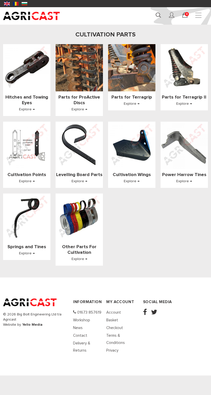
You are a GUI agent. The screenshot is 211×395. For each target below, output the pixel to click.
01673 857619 (88, 312)
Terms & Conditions (115, 339)
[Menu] (199, 15)
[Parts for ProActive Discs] (79, 67)
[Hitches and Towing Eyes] (26, 67)
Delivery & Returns (81, 346)
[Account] (172, 15)
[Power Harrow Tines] (184, 145)
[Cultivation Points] (26, 145)
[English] (7, 3)
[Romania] (16, 3)
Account (113, 312)
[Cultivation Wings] (131, 145)
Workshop (81, 320)
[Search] (159, 15)
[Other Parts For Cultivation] (79, 217)
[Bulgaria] (24, 3)
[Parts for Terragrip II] (184, 67)
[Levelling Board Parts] (79, 145)
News (78, 328)
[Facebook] (146, 313)
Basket (112, 320)
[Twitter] (155, 313)
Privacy (112, 350)
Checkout (114, 328)
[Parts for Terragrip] (131, 67)
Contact (80, 336)
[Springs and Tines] (26, 217)
